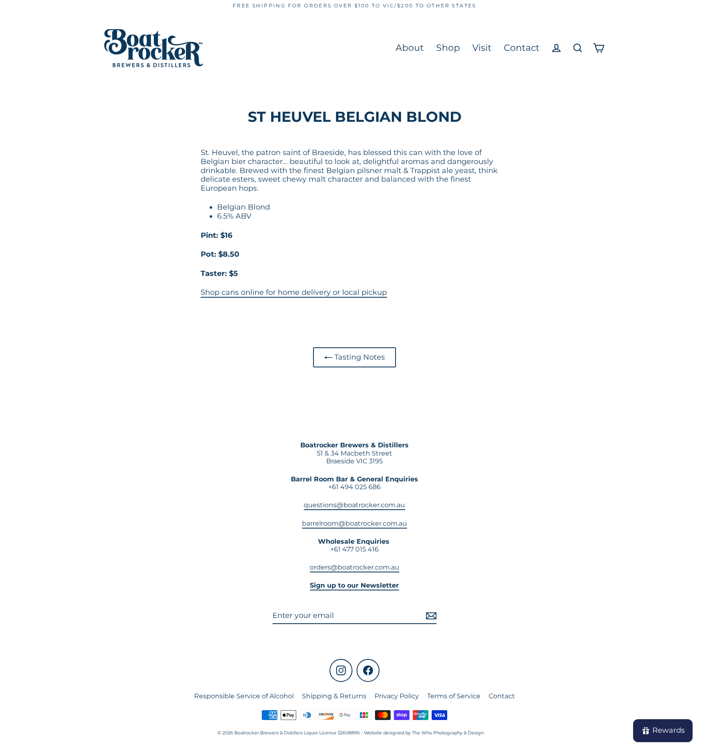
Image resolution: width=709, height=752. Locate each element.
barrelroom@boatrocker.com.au (354, 523)
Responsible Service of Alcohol (244, 696)
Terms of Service (453, 696)
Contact (522, 47)
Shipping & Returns (334, 696)
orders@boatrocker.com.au (354, 567)
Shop (448, 47)
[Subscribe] (430, 616)
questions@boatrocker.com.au (354, 505)
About (410, 47)
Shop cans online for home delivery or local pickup (294, 292)
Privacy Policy (397, 696)
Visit (482, 47)
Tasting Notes (358, 357)
